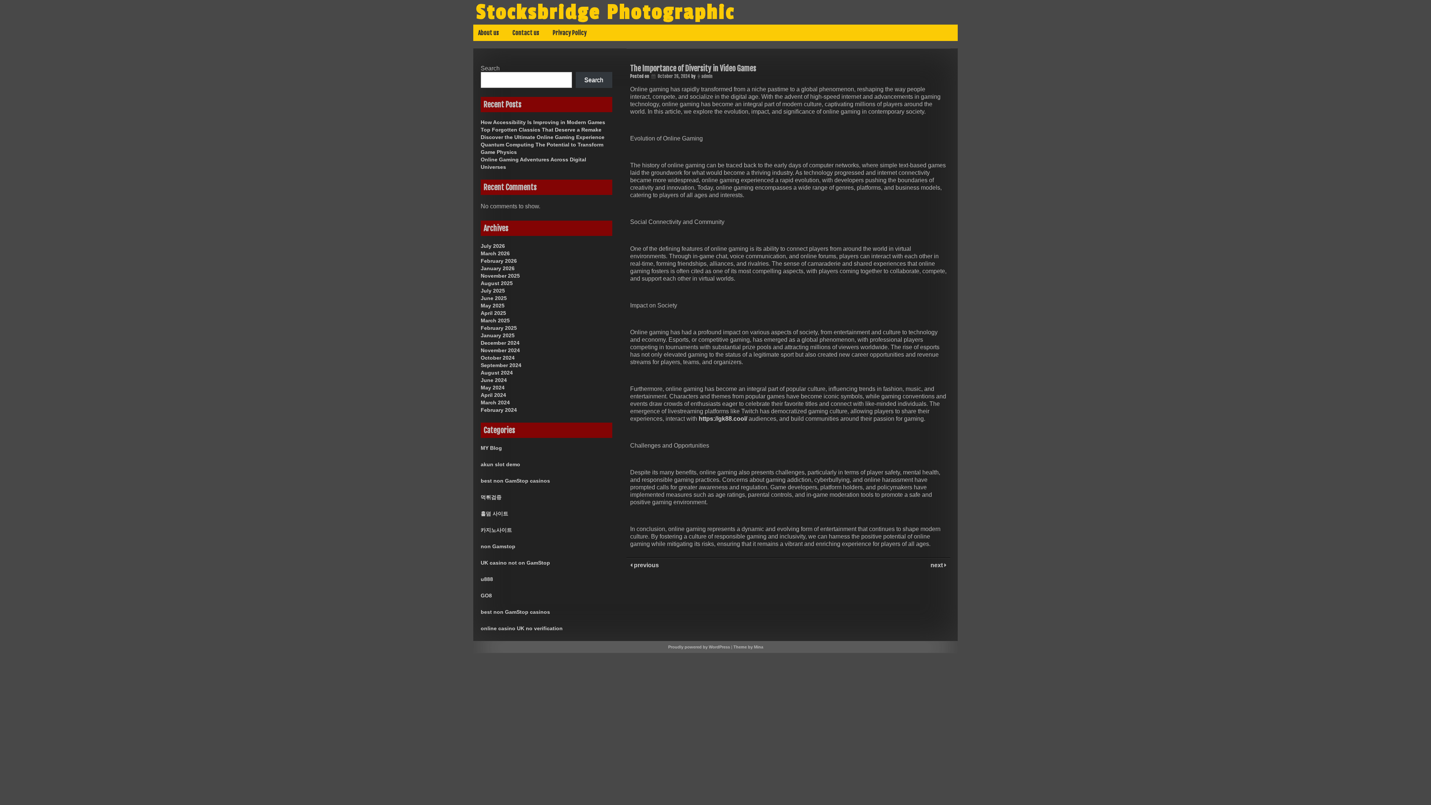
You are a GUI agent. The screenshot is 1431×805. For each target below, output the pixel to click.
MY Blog (491, 448)
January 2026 (498, 268)
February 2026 (499, 261)
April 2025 (493, 313)
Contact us (525, 33)
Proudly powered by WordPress (699, 647)
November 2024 (500, 350)
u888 (487, 579)
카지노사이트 (496, 530)
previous (645, 565)
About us (488, 33)
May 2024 (493, 388)
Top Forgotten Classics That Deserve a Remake (541, 130)
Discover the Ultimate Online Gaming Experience (542, 137)
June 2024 (494, 380)
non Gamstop (498, 546)
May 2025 (493, 306)
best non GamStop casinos (515, 481)
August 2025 (497, 283)
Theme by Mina (748, 647)
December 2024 (500, 343)
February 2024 (499, 410)
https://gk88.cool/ (723, 419)
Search (490, 68)
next (937, 565)
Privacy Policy (570, 33)
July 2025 (493, 291)
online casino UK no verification (522, 628)
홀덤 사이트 (494, 514)
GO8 (486, 596)
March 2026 (495, 253)
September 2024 (501, 365)
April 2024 (493, 395)
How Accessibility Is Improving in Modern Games (543, 122)
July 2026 (493, 246)
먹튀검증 (491, 497)
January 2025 (498, 335)
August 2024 (497, 373)
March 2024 (495, 402)
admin (707, 76)
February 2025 (499, 328)
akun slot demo (500, 464)
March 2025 (495, 320)
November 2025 (500, 276)
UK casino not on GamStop (515, 563)
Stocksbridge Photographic (605, 12)
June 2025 (494, 298)
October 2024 (498, 358)
